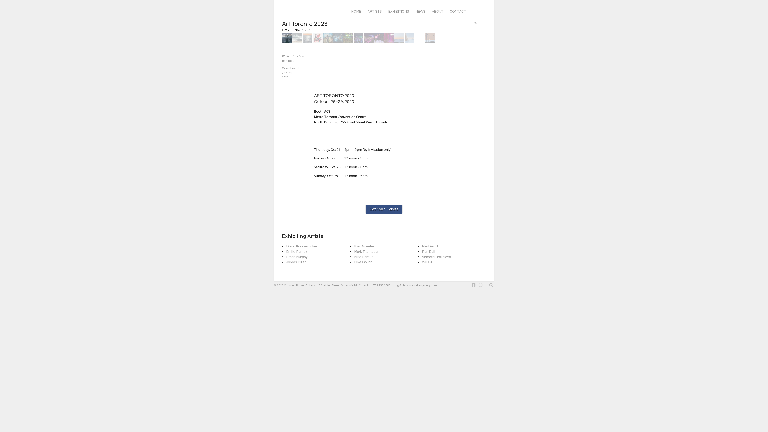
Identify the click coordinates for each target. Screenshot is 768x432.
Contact (458, 11)
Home (356, 11)
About (437, 11)
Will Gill (427, 262)
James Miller (296, 262)
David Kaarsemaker (301, 246)
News (420, 11)
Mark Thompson (366, 252)
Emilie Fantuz (296, 252)
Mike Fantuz (363, 257)
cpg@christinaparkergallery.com (415, 285)
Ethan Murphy (297, 257)
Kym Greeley (364, 246)
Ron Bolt (428, 252)
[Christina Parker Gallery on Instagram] (480, 285)
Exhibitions (398, 11)
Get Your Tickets (384, 209)
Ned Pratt (430, 246)
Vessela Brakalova (436, 257)
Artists (375, 11)
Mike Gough (363, 262)
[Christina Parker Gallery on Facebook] (473, 285)
